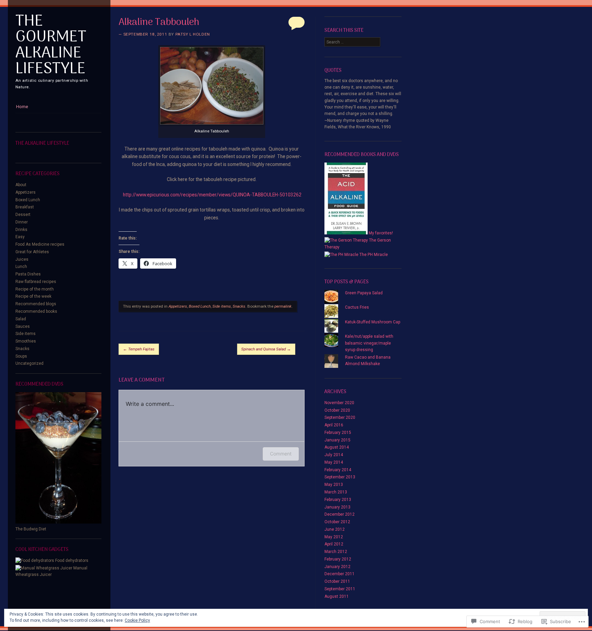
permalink (283, 306)
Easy (20, 236)
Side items (25, 333)
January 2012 (337, 566)
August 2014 (336, 447)
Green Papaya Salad (364, 293)
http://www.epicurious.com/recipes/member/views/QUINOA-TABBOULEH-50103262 (212, 194)
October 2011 (337, 581)
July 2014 (333, 454)
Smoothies (25, 341)
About (20, 184)
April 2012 (333, 544)
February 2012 (337, 559)
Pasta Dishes (28, 274)
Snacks (22, 348)
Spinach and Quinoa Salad (266, 349)
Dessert (22, 214)
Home (22, 106)
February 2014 (337, 469)
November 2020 (339, 402)
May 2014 (333, 462)
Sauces (22, 326)
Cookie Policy (137, 620)
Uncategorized (29, 363)
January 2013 (337, 507)
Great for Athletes (32, 251)
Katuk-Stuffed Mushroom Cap (372, 322)
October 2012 (337, 521)
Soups (21, 356)
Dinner (21, 222)
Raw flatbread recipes (35, 281)
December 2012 (339, 514)
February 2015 (337, 432)
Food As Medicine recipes (39, 244)
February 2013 (337, 499)
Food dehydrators (71, 560)
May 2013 (333, 484)
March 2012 (335, 551)
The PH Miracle (373, 254)
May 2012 (333, 537)
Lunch (21, 266)
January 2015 (337, 440)
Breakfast (24, 207)
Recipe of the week (33, 296)
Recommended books (36, 311)
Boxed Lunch (27, 199)
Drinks (21, 229)
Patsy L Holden (192, 34)
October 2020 (337, 410)
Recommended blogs (35, 303)
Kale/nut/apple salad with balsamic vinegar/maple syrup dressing (369, 343)
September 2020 (339, 417)
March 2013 (335, 492)
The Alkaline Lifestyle (42, 143)
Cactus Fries (357, 307)
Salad (20, 319)
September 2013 (339, 477)
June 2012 (334, 529)
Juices (21, 259)
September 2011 (339, 589)
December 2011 (339, 573)
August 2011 (336, 596)
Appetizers (25, 192)
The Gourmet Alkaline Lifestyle (50, 45)
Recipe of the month (34, 289)
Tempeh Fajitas (139, 349)
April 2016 (333, 425)
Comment (281, 453)
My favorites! (380, 233)
